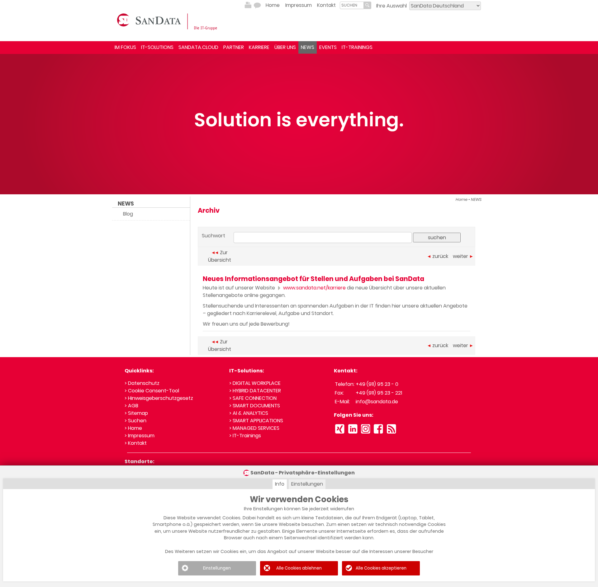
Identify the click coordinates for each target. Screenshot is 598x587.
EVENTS (328, 47)
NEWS (307, 47)
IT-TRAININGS (357, 47)
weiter (460, 256)
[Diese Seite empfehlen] (257, 5)
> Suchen (135, 420)
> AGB (131, 405)
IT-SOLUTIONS (157, 47)
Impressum (298, 5)
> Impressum (139, 435)
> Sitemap (136, 413)
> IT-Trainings (245, 435)
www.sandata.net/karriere (314, 287)
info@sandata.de (377, 401)
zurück (440, 256)
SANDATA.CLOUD (198, 47)
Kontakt (326, 5)
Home (273, 5)
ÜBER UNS (285, 47)
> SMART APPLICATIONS (256, 420)
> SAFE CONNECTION (253, 398)
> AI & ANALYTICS (248, 413)
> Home (133, 428)
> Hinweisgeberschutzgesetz (159, 398)
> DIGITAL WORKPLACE (255, 383)
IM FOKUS (125, 47)
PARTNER (233, 47)
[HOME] (168, 21)
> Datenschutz (142, 383)
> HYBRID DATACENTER (255, 390)
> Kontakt (136, 443)
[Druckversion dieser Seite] (248, 5)
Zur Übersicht (219, 256)
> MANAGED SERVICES (254, 428)
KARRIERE (259, 47)
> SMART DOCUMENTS (254, 405)
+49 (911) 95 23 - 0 (377, 384)
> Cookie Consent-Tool (152, 390)
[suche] (352, 5)
